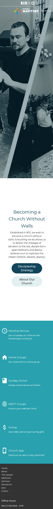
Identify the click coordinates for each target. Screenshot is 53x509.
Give (3, 487)
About (4, 471)
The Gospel (7, 474)
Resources (6, 484)
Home (4, 468)
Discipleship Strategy (27, 268)
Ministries (6, 477)
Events (4, 491)
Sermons (5, 481)
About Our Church (27, 281)
